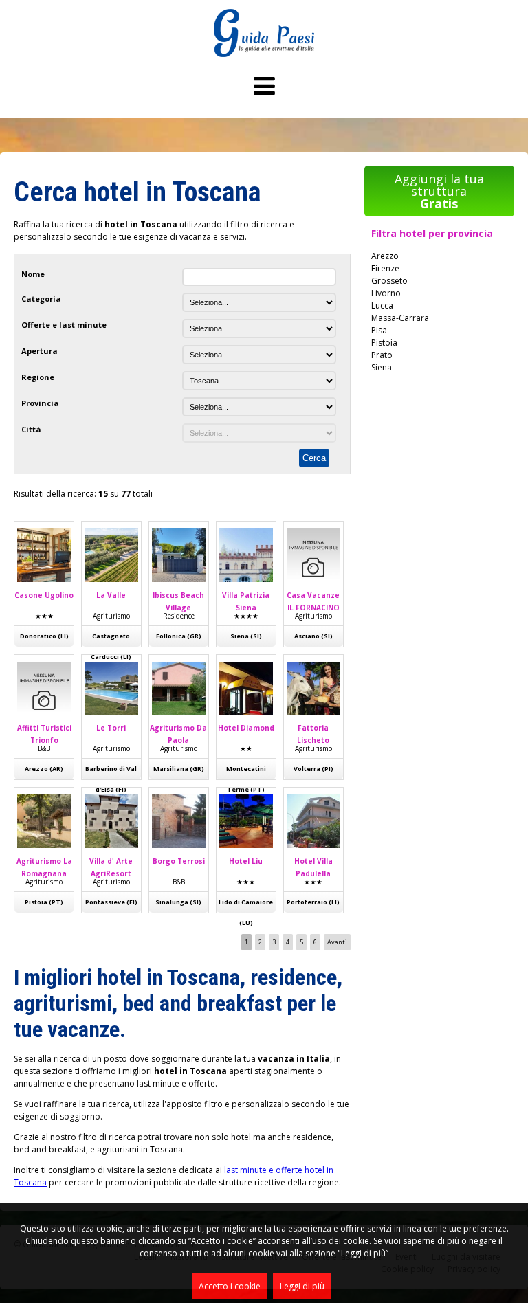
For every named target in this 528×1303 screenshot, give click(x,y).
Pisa (379, 330)
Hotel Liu (246, 861)
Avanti (337, 941)
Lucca (382, 305)
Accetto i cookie (230, 1286)
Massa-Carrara (400, 318)
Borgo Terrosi (179, 861)
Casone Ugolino (44, 595)
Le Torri (111, 728)
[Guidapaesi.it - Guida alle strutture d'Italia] (264, 54)
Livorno (386, 293)
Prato (382, 355)
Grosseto (389, 281)
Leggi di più (302, 1286)
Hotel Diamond (246, 728)
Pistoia (384, 342)
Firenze (385, 268)
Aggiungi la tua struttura (439, 191)
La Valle (111, 595)
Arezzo (385, 256)
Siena (381, 367)
